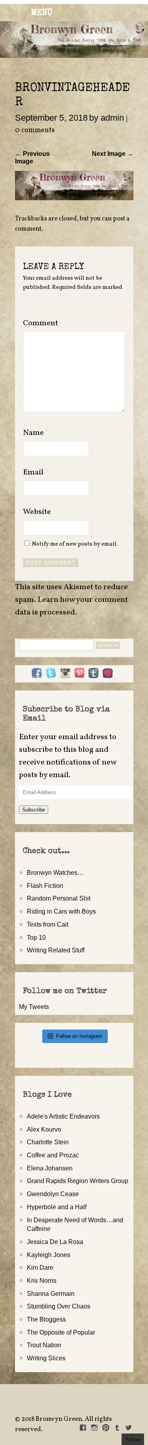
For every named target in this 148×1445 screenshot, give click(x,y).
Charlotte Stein (48, 1141)
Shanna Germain (51, 1293)
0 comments (35, 130)
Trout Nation (44, 1344)
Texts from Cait (47, 924)
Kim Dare (40, 1267)
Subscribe (33, 810)
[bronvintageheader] (74, 198)
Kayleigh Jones (48, 1254)
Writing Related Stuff (55, 950)
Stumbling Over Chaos (58, 1306)
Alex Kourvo (44, 1129)
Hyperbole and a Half (56, 1206)
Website (37, 512)
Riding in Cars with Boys (61, 911)
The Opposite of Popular (61, 1332)
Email (36, 472)
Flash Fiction (45, 885)
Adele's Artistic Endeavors (63, 1116)
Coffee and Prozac (53, 1155)
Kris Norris (41, 1280)
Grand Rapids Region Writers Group (77, 1180)
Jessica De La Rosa (55, 1241)
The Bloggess (46, 1319)
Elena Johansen (50, 1168)
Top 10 (36, 937)
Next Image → (112, 153)
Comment (40, 323)
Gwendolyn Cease (53, 1193)
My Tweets (34, 1006)
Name (36, 432)
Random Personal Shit (58, 898)
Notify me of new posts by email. (75, 544)
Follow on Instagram (79, 1036)
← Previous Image (32, 157)
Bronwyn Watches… (55, 872)
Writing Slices (46, 1358)
